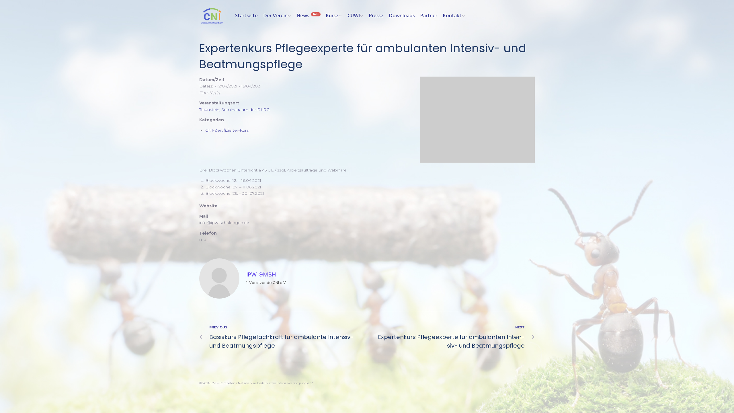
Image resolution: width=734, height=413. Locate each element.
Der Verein (275, 16)
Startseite (246, 16)
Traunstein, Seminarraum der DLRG (234, 109)
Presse (376, 16)
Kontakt (452, 16)
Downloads (402, 16)
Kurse (332, 16)
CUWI (354, 16)
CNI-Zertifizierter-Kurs (227, 130)
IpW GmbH (261, 274)
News (303, 16)
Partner (428, 16)
